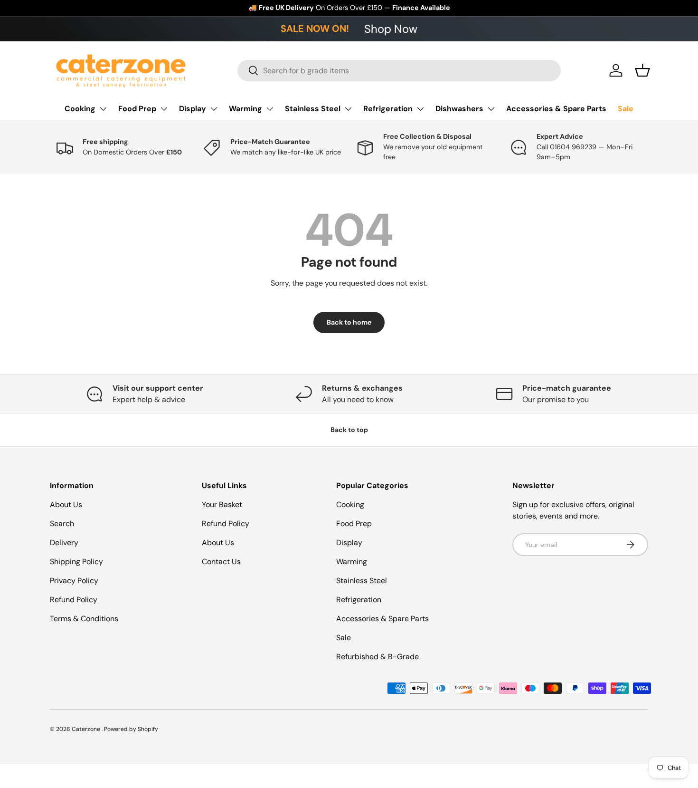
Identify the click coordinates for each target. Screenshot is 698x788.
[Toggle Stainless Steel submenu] (348, 109)
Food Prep (137, 109)
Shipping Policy (76, 562)
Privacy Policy (74, 581)
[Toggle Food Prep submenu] (164, 109)
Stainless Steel (312, 109)
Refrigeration (388, 109)
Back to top (349, 429)
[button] (642, 70)
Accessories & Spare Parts (556, 109)
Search (62, 524)
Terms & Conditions (84, 619)
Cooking (80, 109)
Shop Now (390, 28)
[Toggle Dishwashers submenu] (491, 109)
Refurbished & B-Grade (377, 657)
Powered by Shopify (131, 729)
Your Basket (222, 504)
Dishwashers (459, 109)
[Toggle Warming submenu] (269, 109)
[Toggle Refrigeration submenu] (420, 109)
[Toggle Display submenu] (213, 109)
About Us (66, 504)
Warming (245, 109)
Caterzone (87, 729)
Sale (625, 109)
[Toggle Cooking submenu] (103, 109)
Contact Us (221, 562)
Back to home (349, 322)
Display (192, 109)
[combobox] (399, 70)
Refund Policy (73, 600)
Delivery (64, 543)
